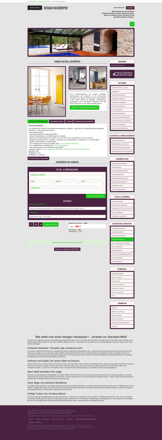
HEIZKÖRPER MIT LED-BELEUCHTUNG (122, 209)
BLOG (113, 296)
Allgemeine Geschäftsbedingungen (121, 322)
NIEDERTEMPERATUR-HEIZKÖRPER (121, 121)
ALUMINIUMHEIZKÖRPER (118, 228)
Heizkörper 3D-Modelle (118, 288)
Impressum (114, 326)
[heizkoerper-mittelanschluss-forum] (98, 78)
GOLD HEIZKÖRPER (117, 247)
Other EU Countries (88, 415)
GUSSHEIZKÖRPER (117, 250)
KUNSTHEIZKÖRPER (117, 201)
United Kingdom (79, 415)
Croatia (38, 415)
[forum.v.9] (78, 78)
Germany (47, 415)
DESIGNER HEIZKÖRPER (118, 99)
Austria (29, 415)
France (42, 415)
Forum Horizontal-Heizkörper (69, 143)
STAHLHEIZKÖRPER (117, 258)
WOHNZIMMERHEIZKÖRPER (119, 163)
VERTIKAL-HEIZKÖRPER (118, 106)
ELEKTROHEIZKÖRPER (118, 140)
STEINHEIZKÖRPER (117, 261)
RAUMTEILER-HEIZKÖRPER (119, 216)
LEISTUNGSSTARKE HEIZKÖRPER (121, 117)
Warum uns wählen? (117, 277)
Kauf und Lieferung (57, 419)
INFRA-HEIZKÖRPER (117, 212)
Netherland (58, 415)
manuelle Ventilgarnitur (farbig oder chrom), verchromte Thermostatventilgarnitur (66, 149)
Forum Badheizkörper (61, 145)
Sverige (72, 415)
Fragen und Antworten (117, 292)
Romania (63, 415)
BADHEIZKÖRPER (116, 167)
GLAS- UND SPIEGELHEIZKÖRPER (121, 243)
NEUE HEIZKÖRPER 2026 (118, 189)
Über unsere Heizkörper (118, 284)
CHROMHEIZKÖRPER (117, 232)
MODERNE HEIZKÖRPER (118, 113)
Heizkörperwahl (116, 281)
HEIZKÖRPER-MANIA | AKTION (120, 87)
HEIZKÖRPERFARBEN (117, 273)
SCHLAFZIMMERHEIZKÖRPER (120, 171)
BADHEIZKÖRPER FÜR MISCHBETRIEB (122, 151)
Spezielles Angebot (117, 315)
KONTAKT (130, 8)
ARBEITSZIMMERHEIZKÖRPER (120, 178)
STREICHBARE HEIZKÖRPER (119, 205)
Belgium (34, 415)
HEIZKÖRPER (32, 1)
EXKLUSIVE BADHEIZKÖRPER (120, 128)
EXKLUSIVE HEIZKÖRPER (119, 124)
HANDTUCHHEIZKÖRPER (118, 95)
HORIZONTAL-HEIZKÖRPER (119, 102)
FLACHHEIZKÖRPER (117, 110)
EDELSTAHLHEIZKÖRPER (119, 236)
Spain (67, 415)
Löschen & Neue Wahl (95, 196)
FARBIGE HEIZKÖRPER (44, 1)
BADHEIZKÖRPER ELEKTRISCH (120, 144)
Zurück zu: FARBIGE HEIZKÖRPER (67, 249)
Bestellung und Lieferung (118, 311)
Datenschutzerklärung (117, 319)
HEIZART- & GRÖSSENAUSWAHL (84, 107)
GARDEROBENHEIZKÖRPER (119, 182)
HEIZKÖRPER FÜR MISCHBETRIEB (121, 147)
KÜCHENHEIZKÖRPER (118, 174)
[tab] (38, 121)
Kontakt (31, 419)
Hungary (52, 415)
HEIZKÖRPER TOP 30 (117, 185)
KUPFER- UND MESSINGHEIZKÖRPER (122, 254)
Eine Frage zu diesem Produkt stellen (38, 158)
